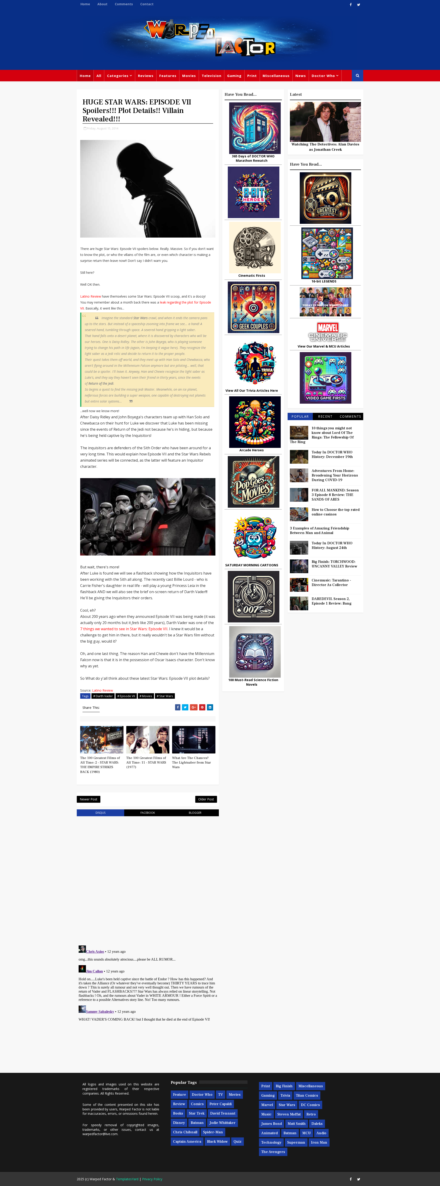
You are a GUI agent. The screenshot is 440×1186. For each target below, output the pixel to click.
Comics (197, 1104)
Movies (189, 75)
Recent (325, 416)
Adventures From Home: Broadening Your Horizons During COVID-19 (335, 475)
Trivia (285, 1095)
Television (211, 75)
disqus (100, 813)
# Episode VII (126, 696)
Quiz (238, 1141)
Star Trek (196, 1113)
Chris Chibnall (185, 1132)
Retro (311, 1114)
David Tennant (222, 1113)
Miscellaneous (276, 75)
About (102, 4)
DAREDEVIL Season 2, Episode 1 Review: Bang (332, 601)
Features (167, 75)
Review (179, 1104)
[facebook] (350, 4)
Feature (179, 1094)
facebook (147, 813)
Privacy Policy (152, 1179)
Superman (296, 1142)
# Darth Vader (103, 696)
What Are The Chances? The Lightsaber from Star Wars (191, 763)
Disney (179, 1122)
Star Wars (287, 1105)
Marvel (267, 1105)
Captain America (187, 1141)
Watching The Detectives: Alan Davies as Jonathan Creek (325, 147)
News (300, 75)
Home (85, 4)
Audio (321, 1133)
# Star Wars (165, 696)
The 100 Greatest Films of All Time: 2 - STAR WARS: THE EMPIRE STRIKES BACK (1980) (100, 765)
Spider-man (213, 1132)
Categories (118, 75)
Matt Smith (297, 1123)
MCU (306, 1133)
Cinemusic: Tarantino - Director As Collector (331, 582)
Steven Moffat (289, 1114)
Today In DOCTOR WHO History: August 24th (332, 545)
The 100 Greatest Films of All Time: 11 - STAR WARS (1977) (146, 763)
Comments (124, 4)
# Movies (146, 696)
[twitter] (358, 4)
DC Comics (310, 1105)
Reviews (146, 75)
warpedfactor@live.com (100, 1134)
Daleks (317, 1123)
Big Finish (284, 1086)
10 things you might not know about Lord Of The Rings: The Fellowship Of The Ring (322, 435)
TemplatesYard (127, 1179)
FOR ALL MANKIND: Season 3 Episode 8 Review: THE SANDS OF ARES (335, 495)
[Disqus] (148, 878)
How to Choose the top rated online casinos (336, 512)
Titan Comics (307, 1095)
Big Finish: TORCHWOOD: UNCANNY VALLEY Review (334, 564)
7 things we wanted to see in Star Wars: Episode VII (124, 628)
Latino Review (90, 296)
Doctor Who (323, 75)
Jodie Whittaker (222, 1122)
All (98, 75)
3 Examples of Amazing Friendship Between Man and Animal (319, 530)
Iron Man (319, 1142)
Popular (300, 416)
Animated (269, 1133)
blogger (195, 813)
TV (220, 1094)
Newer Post (88, 799)
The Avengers (273, 1152)
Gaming (234, 75)
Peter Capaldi (220, 1104)
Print (252, 75)
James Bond (271, 1123)
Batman (197, 1122)
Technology (271, 1142)
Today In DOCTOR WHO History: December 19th (332, 454)
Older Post (206, 799)
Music (266, 1114)
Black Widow (217, 1141)
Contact (147, 4)
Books (178, 1113)
